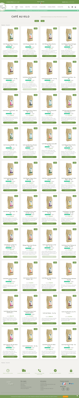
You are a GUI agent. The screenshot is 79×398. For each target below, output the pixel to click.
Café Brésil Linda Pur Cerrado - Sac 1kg (10, 279)
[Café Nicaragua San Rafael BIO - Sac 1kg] (49, 101)
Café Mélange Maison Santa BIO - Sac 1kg (49, 144)
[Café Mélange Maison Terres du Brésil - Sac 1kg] (10, 35)
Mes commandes (24, 382)
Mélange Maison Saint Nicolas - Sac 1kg (30, 245)
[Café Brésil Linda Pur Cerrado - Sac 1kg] (10, 269)
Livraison (42, 389)
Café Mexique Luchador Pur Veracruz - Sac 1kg (10, 245)
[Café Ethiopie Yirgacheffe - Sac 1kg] (10, 101)
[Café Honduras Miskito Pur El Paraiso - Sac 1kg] (29, 269)
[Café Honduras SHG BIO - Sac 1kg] (10, 134)
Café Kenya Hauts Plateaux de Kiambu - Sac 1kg (69, 245)
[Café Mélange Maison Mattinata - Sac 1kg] (68, 269)
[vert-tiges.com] (41, 2)
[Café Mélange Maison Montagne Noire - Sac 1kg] (68, 35)
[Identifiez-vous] (72, 6)
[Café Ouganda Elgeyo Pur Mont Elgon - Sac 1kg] (68, 169)
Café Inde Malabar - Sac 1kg (49, 313)
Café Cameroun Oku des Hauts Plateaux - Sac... (10, 345)
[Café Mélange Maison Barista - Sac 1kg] (49, 35)
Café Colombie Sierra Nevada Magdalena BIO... (30, 145)
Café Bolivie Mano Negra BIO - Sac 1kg (30, 78)
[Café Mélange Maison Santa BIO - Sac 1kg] (49, 134)
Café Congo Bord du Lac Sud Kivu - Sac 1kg (49, 245)
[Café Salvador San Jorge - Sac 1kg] (10, 202)
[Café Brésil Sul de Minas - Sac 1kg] (68, 68)
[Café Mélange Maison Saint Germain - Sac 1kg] (29, 202)
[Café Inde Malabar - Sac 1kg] (49, 302)
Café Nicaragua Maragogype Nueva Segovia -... (68, 111)
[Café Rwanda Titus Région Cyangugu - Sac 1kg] (68, 202)
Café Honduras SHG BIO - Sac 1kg (10, 145)
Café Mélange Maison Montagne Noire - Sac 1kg (68, 44)
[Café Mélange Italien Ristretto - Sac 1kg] (49, 269)
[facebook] (63, 389)
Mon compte (23, 381)
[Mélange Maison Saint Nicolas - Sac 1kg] (29, 235)
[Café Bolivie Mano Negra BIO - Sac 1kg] (29, 68)
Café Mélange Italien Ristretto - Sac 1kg (49, 278)
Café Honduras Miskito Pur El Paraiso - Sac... (29, 278)
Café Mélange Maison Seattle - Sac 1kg (49, 212)
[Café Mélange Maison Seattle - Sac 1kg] (49, 202)
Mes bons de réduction (25, 388)
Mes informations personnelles (26, 387)
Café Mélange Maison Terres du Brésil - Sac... (10, 44)
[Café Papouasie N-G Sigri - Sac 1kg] (68, 335)
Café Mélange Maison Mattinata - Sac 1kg (68, 279)
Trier (43, 21)
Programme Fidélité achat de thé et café (47, 384)
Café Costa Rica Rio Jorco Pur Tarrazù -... (69, 312)
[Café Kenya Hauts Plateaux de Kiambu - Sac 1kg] (68, 235)
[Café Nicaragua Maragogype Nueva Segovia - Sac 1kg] (68, 101)
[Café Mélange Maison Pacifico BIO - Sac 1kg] (68, 134)
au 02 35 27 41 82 (68, 2)
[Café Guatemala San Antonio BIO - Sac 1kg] (10, 169)
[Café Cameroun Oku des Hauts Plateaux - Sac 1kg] (10, 335)
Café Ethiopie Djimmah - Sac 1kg (49, 78)
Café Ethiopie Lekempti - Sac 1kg (30, 44)
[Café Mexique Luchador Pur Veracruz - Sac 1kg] (10, 235)
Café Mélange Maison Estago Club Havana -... (10, 312)
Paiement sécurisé (43, 385)
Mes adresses (23, 385)
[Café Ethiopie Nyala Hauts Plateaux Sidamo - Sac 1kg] (29, 302)
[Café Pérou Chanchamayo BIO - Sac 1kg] (49, 169)
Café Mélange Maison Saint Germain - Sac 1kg (29, 212)
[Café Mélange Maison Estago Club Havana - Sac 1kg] (10, 302)
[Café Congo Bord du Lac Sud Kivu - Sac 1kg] (49, 235)
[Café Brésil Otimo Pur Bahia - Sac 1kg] (49, 335)
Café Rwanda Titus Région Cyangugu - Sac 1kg (69, 212)
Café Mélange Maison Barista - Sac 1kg (49, 44)
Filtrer (36, 21)
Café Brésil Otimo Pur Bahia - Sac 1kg (49, 345)
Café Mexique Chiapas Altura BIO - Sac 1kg (29, 179)
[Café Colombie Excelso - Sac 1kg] (29, 335)
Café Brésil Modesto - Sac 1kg (10, 78)
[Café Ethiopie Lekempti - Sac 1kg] (29, 35)
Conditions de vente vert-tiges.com (46, 388)
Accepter (65, 396)
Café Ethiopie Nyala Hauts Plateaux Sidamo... (30, 312)
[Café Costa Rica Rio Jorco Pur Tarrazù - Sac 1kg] (68, 302)
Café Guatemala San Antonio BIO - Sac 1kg (10, 179)
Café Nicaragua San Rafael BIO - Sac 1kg (49, 111)
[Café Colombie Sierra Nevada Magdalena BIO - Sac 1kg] (29, 134)
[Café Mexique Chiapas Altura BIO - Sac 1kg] (29, 169)
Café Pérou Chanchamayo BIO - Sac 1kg (49, 179)
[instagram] (67, 389)
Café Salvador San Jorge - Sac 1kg (10, 212)
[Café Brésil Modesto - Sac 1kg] (10, 68)
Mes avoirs (22, 384)
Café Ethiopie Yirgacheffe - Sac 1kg (10, 111)
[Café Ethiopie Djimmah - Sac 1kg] (49, 68)
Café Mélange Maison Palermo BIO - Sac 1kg (30, 111)
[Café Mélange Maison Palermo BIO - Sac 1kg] (29, 101)
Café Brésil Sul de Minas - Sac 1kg (69, 78)
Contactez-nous (43, 382)
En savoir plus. (60, 396)
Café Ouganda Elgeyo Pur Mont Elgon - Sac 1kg (68, 179)
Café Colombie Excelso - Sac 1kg (29, 346)
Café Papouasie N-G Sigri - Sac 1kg (68, 345)
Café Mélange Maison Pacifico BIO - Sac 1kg (69, 145)
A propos (42, 387)
